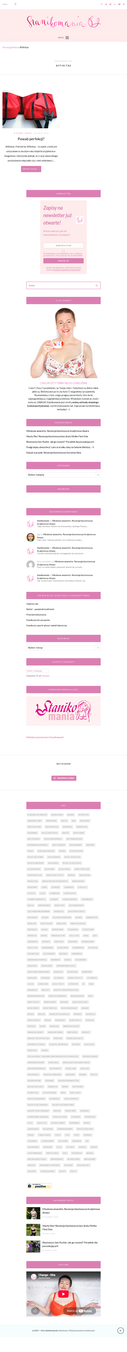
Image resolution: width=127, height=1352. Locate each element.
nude (42, 1026)
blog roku (64, 869)
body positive (82, 869)
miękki (85, 1008)
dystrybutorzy (76, 911)
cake (44, 887)
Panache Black (71, 1026)
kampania (77, 954)
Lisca (30, 984)
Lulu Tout (58, 984)
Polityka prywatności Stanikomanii (45, 737)
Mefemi (64, 1002)
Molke (41, 1014)
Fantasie (32, 929)
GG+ (95, 935)
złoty (62, 1171)
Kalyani (63, 954)
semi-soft (75, 1093)
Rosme (83, 1074)
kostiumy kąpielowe (38, 972)
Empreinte (92, 917)
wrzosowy (89, 1159)
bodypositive (35, 875)
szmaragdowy (65, 1129)
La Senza (58, 978)
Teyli (58, 1135)
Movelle (90, 1014)
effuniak (32, 917)
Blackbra (53, 863)
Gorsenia (32, 941)
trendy (87, 1135)
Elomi (79, 917)
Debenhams (44, 905)
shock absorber (36, 1099)
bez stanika (59, 845)
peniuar (58, 1038)
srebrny (85, 1111)
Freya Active (58, 935)
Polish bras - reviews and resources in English (53, 1056)
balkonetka (52, 827)
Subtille (41, 1123)
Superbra (74, 1123)
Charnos (68, 887)
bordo (71, 875)
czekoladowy (70, 899)
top (67, 1135)
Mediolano (50, 1002)
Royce (94, 1074)
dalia (31, 905)
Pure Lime (71, 1068)
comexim (54, 893)
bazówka (32, 833)
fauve (45, 929)
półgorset (33, 1074)
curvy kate (70, 893)
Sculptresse (49, 1093)
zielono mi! (83, 1165)
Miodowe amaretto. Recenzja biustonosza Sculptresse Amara (57, 430)
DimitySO (59, 905)
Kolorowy (81, 960)
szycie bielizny (85, 1129)
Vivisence (77, 1153)
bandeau (67, 827)
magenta (32, 990)
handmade (47, 948)
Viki (65, 1153)
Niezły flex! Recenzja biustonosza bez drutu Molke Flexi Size (57, 436)
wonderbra (57, 1159)
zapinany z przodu (50, 1165)
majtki (45, 990)
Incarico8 (33, 954)
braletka (33, 881)
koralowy (47, 966)
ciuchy (31, 893)
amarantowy (35, 821)
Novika (31, 1026)
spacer (57, 1111)
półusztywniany (52, 1074)
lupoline (73, 984)
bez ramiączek (74, 839)
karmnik (55, 960)
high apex (63, 948)
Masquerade (77, 996)
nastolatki (34, 1020)
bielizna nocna (46, 851)
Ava (73, 821)
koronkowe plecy (66, 966)
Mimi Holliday (80, 1002)
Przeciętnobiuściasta (36, 614)
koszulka (72, 972)
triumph (32, 1141)
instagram (49, 954)
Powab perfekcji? (31, 139)
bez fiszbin (34, 839)
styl (30, 1123)
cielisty (82, 887)
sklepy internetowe (63, 1105)
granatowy (88, 941)
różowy (50, 1080)
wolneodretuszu (37, 1159)
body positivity (55, 875)
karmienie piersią (37, 960)
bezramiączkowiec (38, 845)
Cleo (42, 893)
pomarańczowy (36, 1062)
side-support (71, 1099)
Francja (32, 935)
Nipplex (90, 1020)
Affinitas (84, 815)
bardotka (82, 827)
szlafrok (48, 1129)
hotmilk (92, 948)
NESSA (48, 1020)
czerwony (87, 899)
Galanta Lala (32, 603)
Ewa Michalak (78, 923)
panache (54, 1026)
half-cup (32, 948)
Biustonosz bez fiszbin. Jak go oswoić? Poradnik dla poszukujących (60, 441)
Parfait (86, 1032)
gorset (46, 941)
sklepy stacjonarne (38, 1111)
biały (30, 851)
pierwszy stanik (36, 1044)
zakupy (31, 1165)
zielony (32, 1171)
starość (76, 1117)
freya (44, 935)
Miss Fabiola (50, 1008)
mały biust (33, 1002)
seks (63, 1093)
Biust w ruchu (72, 857)
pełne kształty (75, 1038)
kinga (68, 960)
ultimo (70, 1147)
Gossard (72, 941)
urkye (94, 1147)
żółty (73, 1171)
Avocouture (34, 827)
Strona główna (10, 47)
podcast (32, 1050)
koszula (58, 972)
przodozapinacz (36, 1068)
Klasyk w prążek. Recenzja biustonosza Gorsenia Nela (53, 452)
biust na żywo (35, 857)
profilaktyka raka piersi (76, 1062)
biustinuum (76, 851)
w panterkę (74, 1159)
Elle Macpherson (62, 917)
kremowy (87, 972)
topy (76, 1135)
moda (31, 1014)
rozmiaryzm (34, 1080)
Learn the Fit (75, 978)
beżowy (90, 845)
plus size (89, 1044)
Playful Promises (59, 1044)
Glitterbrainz (63, 1330)
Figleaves (73, 929)
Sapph (65, 1087)
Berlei (65, 833)
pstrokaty (55, 1068)
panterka (72, 1032)
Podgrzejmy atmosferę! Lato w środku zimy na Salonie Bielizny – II (60, 447)
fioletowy (88, 929)
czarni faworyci (37, 899)
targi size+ (44, 1135)
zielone (68, 1165)
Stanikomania (43, 520)
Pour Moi (53, 1062)
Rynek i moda (24, 133)
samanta (52, 1087)
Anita (64, 821)
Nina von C (75, 1020)
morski (77, 1014)
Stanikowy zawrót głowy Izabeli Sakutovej (46, 625)
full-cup (74, 935)
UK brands (33, 1147)
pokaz (45, 1050)
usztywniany (35, 1153)
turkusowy (48, 1141)
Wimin (90, 1153)
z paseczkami (48, 1171)
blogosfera (34, 869)
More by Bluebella (59, 1014)
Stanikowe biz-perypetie (38, 620)
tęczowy (63, 1141)
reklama (70, 1074)
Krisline (32, 978)
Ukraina (48, 1147)
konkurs (32, 966)
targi (31, 1135)
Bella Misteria (50, 833)
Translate (45, 676)
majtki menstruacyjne (66, 990)
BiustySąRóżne (36, 863)
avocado (84, 821)
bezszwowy (76, 845)
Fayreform (57, 929)
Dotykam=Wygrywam (38, 911)
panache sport (35, 1032)
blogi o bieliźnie (72, 863)
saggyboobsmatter (68, 1080)
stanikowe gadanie (38, 1117)
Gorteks (59, 941)
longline (43, 984)
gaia (86, 935)
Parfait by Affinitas (38, 1038)
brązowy (32, 887)
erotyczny (46, 923)
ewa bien (61, 923)
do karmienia (76, 905)
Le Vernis (92, 978)
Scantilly (33, 1093)
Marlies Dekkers (57, 996)
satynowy (78, 1087)
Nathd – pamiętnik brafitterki (40, 609)
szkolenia (33, 1129)
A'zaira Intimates (37, 815)
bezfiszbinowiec (53, 839)
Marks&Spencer (36, 996)
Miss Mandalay (69, 1008)
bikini (62, 851)
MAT (91, 996)
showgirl (55, 1099)
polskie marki (90, 1056)
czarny (54, 899)
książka (45, 978)
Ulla (59, 1147)
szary (87, 1123)
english (32, 923)
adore (71, 815)
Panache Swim (55, 1032)
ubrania (76, 1141)
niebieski (60, 1020)
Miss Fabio (33, 1008)
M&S (91, 984)
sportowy (70, 1111)
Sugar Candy (58, 1123)
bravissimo (78, 881)
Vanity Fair (52, 1153)
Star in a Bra (60, 1117)
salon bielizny (35, 1087)
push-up (85, 1068)
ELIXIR (45, 917)
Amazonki (51, 821)
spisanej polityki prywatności (66, 269)
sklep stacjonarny (38, 1105)
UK (87, 1141)
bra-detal (85, 875)
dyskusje (59, 911)
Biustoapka (54, 857)
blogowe (49, 869)
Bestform (79, 833)
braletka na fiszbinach (55, 881)
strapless (90, 1117)
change (55, 887)
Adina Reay (57, 815)
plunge (76, 1044)
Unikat (82, 1147)
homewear (78, 948)
